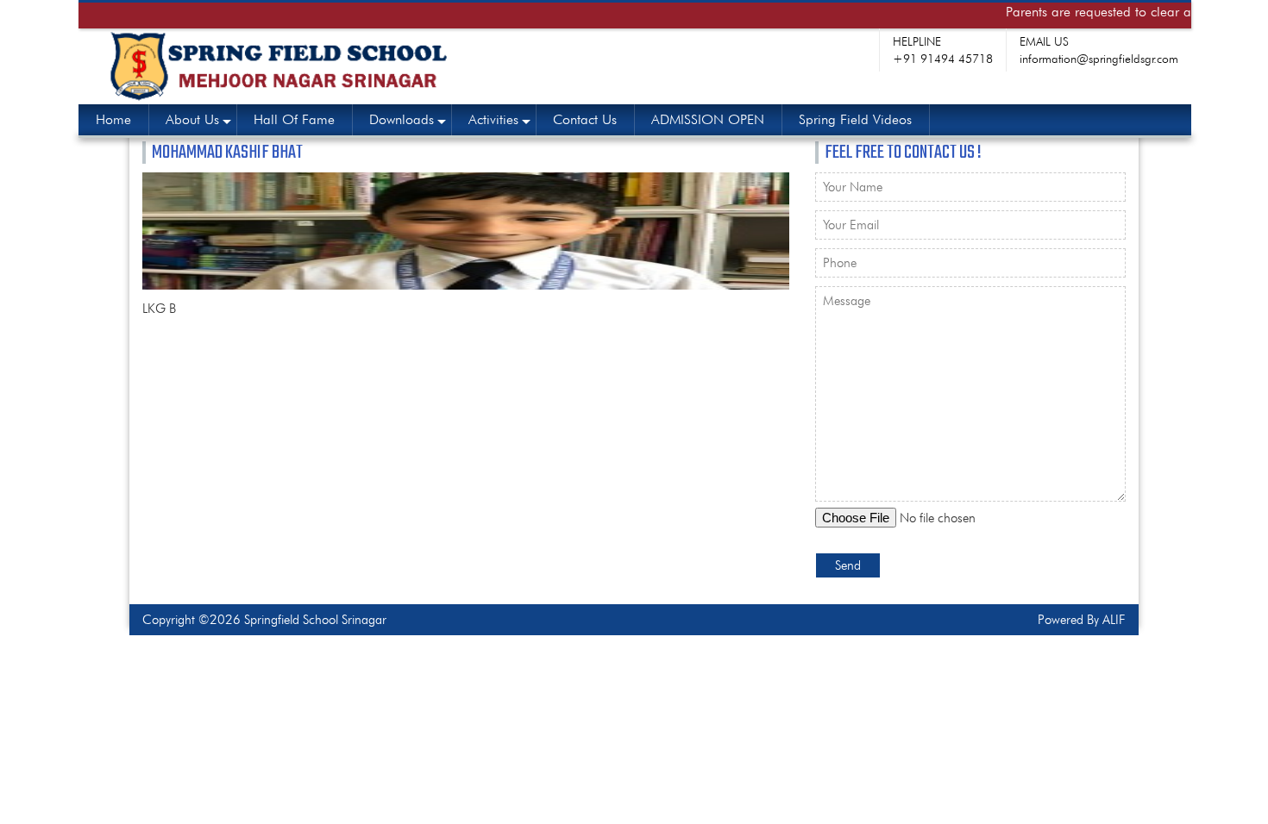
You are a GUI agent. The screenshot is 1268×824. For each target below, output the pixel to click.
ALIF (1114, 619)
